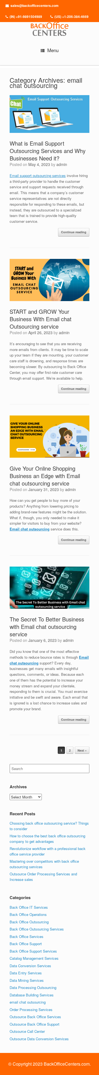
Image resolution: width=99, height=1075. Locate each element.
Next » (82, 750)
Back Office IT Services (29, 907)
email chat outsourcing (28, 1002)
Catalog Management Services (34, 958)
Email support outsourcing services (38, 175)
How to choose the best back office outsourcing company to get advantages (47, 838)
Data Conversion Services (30, 965)
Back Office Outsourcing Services (37, 929)
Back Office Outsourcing (29, 921)
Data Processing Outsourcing (33, 987)
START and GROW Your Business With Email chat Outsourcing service (41, 318)
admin (61, 164)
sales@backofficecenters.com (34, 5)
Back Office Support (26, 943)
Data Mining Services (27, 980)
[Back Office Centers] (49, 27)
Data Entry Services (26, 972)
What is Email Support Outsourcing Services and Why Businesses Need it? (48, 150)
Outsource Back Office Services (35, 1016)
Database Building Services (32, 995)
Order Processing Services (31, 1009)
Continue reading (73, 232)
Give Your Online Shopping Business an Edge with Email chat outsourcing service (45, 475)
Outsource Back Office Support (34, 1024)
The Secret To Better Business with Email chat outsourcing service (47, 626)
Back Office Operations (28, 914)
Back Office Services (26, 936)
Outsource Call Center (27, 1031)
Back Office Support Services (33, 951)
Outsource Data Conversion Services (39, 1038)
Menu (53, 50)
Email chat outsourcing (30, 529)
